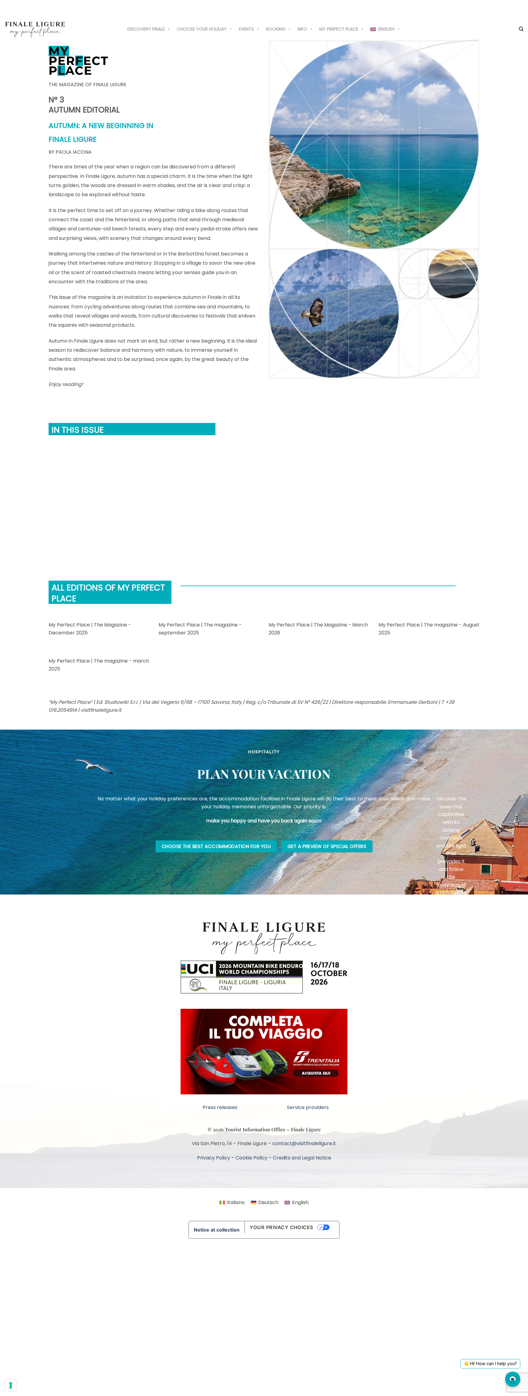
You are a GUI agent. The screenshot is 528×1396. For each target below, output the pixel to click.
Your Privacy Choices (281, 1227)
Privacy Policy (213, 1157)
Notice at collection (217, 1230)
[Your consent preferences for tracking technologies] (10, 1385)
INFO (302, 29)
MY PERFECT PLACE (338, 29)
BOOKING (275, 29)
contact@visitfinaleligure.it (304, 1143)
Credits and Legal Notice (302, 1157)
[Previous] (50, 508)
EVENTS (246, 29)
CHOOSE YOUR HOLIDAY (202, 29)
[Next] (67, 508)
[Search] (521, 29)
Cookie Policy (251, 1157)
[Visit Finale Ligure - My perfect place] (35, 29)
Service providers (308, 1107)
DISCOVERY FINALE (146, 29)
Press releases (220, 1107)
